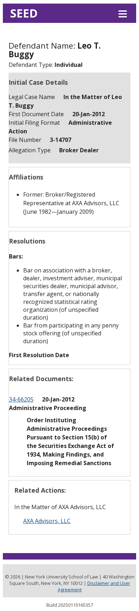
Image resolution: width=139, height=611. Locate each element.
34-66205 (21, 399)
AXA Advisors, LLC (47, 521)
